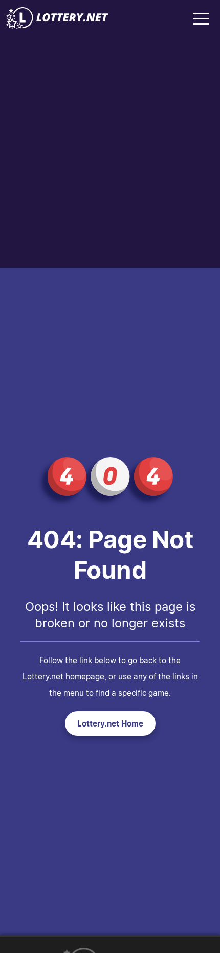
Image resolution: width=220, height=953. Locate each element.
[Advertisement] (110, 153)
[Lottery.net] (57, 25)
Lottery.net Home (110, 723)
